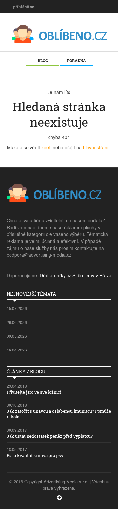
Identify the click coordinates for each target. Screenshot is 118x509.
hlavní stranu (96, 147)
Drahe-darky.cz (55, 275)
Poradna (76, 60)
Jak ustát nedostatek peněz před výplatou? (50, 436)
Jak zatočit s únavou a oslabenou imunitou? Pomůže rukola (59, 414)
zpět (45, 147)
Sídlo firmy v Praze (91, 275)
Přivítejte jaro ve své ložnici (34, 392)
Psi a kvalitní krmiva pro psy (35, 455)
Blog (43, 60)
